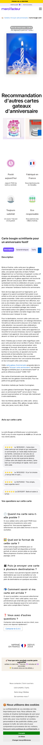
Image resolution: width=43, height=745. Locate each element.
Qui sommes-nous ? (21, 696)
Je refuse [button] (21, 736)
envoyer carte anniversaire (20, 367)
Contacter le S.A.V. (13, 629)
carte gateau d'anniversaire (16, 365)
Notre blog (18, 692)
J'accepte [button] (21, 733)
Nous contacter (15, 683)
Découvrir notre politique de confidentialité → (21, 729)
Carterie (7, 18)
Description (8, 250)
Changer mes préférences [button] (21, 740)
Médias (26, 692)
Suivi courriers (27, 683)
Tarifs (34, 250)
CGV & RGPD (18, 688)
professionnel (27, 5)
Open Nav (40, 8)
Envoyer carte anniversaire (19, 18)
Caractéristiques (22, 250)
